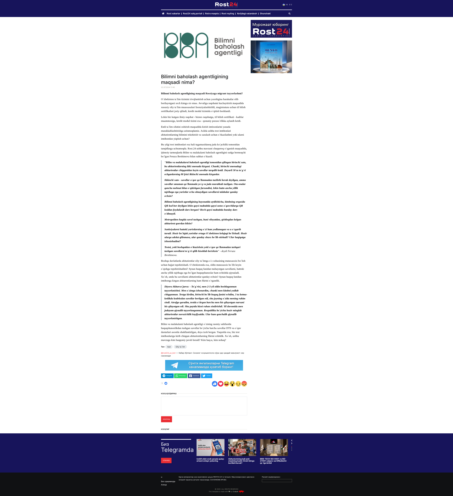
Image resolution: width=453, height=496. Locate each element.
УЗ (286, 5)
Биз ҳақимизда (168, 481)
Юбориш (166, 419)
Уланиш (166, 460)
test (169, 347)
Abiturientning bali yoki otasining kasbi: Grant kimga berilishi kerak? (241, 461)
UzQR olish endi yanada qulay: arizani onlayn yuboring (210, 460)
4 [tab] (291, 450)
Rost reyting (228, 13)
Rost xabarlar (173, 13)
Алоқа (164, 484)
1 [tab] (291, 446)
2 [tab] (291, 447)
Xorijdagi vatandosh (247, 13)
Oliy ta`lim (180, 347)
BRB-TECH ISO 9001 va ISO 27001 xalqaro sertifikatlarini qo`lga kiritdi (273, 461)
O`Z (290, 5)
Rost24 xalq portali (192, 13)
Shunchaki (265, 13)
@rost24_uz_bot (168, 353)
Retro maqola (212, 13)
